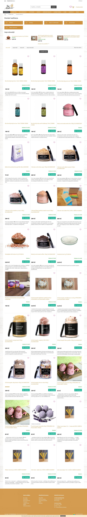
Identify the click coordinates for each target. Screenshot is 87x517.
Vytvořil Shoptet (79, 514)
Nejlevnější (15, 47)
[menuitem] (6, 12)
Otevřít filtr (43, 51)
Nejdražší (22, 47)
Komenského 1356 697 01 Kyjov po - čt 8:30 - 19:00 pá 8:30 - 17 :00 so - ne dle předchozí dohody (60, 502)
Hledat (53, 7)
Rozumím (63, 515)
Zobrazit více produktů (43, 43)
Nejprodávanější (30, 47)
